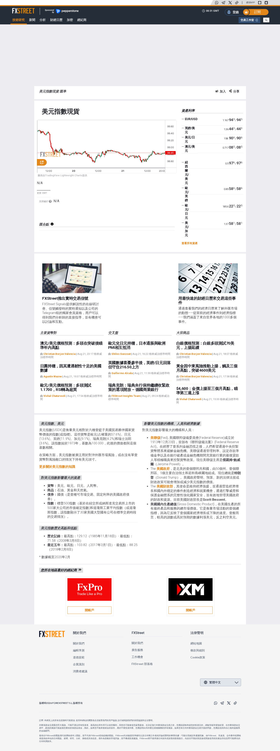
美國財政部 (165, 486)
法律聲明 (197, 633)
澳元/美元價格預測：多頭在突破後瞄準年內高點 (71, 345)
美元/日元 (190, 139)
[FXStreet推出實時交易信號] (71, 278)
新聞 (32, 20)
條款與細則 (197, 650)
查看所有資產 (190, 243)
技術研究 (19, 20)
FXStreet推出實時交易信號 (65, 298)
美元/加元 (187, 229)
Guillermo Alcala (122, 373)
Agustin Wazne (52, 376)
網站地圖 (196, 643)
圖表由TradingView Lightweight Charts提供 (62, 175)
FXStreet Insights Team (126, 395)
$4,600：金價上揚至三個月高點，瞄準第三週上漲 (207, 390)
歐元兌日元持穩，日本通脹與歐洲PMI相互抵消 (137, 345)
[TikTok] (236, 2)
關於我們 (79, 633)
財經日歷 (56, 20)
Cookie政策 (197, 657)
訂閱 (257, 12)
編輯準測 (78, 650)
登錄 (236, 12)
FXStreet (18, 8)
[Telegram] (223, 2)
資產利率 (188, 111)
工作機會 (137, 657)
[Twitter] (230, 2)
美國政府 (163, 469)
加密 (70, 20)
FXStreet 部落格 (142, 664)
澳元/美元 (190, 148)
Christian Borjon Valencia (59, 353)
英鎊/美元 (190, 130)
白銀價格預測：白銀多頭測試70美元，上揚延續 (205, 345)
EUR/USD (191, 119)
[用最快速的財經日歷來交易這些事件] (208, 278)
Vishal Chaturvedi (54, 395)
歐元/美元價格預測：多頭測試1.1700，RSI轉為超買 (65, 387)
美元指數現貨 (61, 111)
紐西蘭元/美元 (187, 172)
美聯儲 (155, 438)
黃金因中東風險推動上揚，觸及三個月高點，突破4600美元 (207, 368)
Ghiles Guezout (121, 353)
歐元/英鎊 (187, 194)
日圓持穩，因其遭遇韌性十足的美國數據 (70, 368)
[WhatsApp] (216, 2)
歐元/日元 (187, 212)
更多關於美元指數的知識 (57, 467)
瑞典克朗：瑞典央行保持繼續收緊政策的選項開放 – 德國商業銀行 (139, 387)
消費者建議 (80, 671)
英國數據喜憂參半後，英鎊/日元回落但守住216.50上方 (139, 364)
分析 (43, 20)
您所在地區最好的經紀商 (60, 570)
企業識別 (78, 664)
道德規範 (78, 657)
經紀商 (82, 20)
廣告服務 (137, 650)
